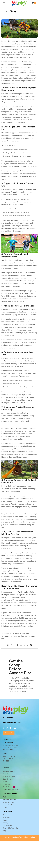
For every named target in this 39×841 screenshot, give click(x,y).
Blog (7, 11)
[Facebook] (11, 645)
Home (3, 11)
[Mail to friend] (21, 645)
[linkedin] (24, 645)
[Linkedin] (11, 728)
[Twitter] (8, 645)
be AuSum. (32, 837)
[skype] (30, 645)
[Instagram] (7, 728)
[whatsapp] (27, 645)
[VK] (14, 645)
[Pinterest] (17, 645)
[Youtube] (15, 728)
